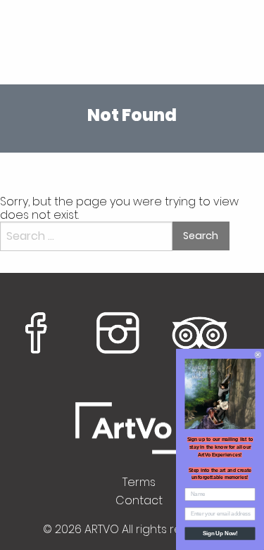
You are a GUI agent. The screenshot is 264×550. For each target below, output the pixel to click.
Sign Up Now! (220, 533)
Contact (139, 500)
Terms (139, 482)
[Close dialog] (258, 354)
